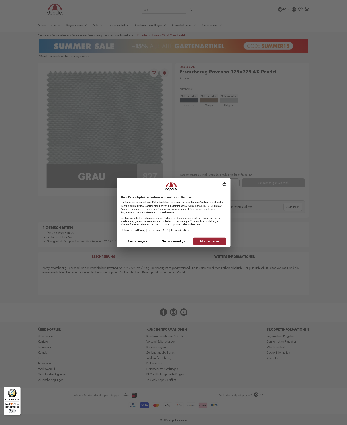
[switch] (12, 411)
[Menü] (18, 389)
